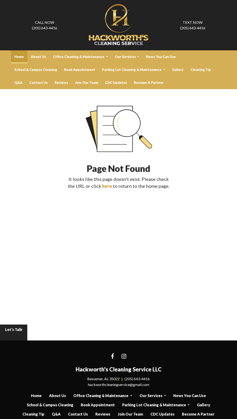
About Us (38, 57)
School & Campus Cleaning (35, 70)
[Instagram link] (124, 356)
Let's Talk (13, 329)
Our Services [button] (126, 57)
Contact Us (38, 83)
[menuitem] (19, 56)
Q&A (18, 83)
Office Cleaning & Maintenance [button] (79, 57)
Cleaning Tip (200, 70)
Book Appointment (79, 70)
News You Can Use (161, 57)
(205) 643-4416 (44, 25)
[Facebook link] (112, 356)
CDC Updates (116, 83)
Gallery (178, 70)
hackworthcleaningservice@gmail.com (118, 384)
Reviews (61, 83)
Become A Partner (149, 83)
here (107, 186)
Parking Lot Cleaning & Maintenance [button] (132, 70)
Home (20, 57)
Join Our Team (86, 83)
